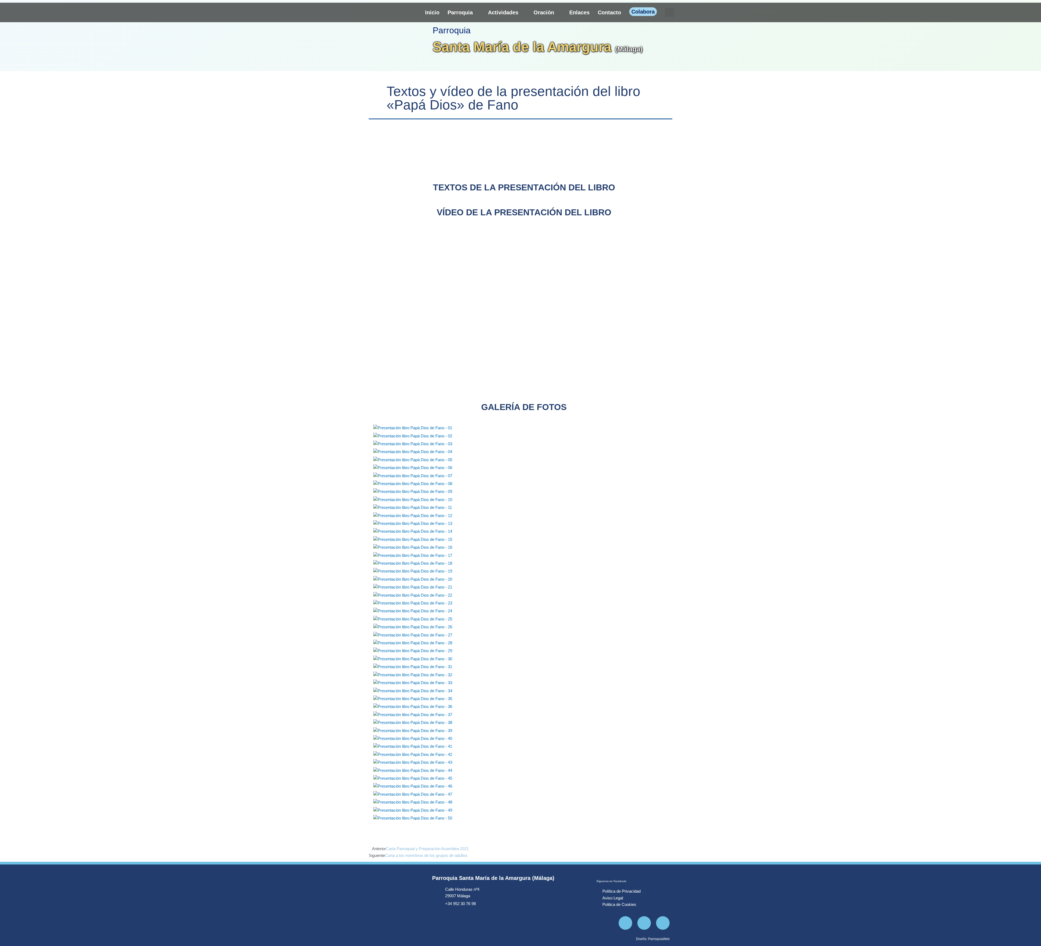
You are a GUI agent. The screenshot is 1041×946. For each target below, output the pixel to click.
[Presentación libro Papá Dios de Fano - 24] (412, 611)
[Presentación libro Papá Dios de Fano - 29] (412, 650)
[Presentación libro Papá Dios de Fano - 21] (412, 587)
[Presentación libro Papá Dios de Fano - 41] (412, 746)
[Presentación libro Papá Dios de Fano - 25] (412, 618)
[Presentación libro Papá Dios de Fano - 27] (412, 634)
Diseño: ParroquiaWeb (653, 939)
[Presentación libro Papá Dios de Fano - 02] (412, 435)
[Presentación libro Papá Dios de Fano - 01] (412, 427)
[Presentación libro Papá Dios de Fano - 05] (412, 459)
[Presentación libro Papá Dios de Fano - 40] (412, 738)
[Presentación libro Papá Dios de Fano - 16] (412, 547)
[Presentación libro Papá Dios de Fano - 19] (412, 571)
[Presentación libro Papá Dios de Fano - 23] (412, 602)
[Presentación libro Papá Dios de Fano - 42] (412, 754)
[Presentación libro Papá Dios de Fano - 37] (412, 714)
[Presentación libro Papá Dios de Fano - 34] (412, 690)
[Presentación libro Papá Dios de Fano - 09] (412, 491)
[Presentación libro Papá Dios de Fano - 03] (412, 443)
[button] (669, 12)
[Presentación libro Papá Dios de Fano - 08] (412, 483)
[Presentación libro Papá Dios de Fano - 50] (412, 817)
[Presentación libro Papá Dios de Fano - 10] (412, 499)
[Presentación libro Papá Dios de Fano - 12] (412, 515)
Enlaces (579, 12)
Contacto (609, 12)
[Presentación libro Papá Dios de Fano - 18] (412, 563)
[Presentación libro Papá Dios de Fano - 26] (412, 627)
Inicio (432, 12)
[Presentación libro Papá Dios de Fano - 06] (412, 467)
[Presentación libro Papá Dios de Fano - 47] (412, 794)
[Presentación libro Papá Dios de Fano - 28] (412, 642)
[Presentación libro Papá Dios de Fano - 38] (412, 722)
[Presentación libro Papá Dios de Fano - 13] (412, 523)
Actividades (503, 12)
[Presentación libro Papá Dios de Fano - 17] (412, 555)
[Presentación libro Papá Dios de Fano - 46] (412, 786)
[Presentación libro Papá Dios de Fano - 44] (412, 770)
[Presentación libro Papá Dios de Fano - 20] (412, 579)
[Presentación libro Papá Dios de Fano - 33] (412, 682)
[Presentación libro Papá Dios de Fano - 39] (412, 730)
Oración (544, 12)
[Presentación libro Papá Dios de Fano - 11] (412, 507)
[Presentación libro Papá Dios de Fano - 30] (412, 658)
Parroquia (460, 12)
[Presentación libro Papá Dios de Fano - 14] (412, 531)
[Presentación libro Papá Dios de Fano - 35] (412, 698)
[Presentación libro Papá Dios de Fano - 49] (412, 810)
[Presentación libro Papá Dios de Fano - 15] (412, 539)
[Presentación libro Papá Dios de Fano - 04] (412, 451)
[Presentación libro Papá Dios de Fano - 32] (412, 674)
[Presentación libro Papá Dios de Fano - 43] (412, 762)
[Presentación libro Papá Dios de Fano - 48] (412, 802)
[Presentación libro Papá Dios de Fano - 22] (412, 595)
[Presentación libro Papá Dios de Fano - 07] (412, 475)
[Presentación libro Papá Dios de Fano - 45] (412, 778)
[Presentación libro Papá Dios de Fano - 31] (412, 666)
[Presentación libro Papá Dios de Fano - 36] (412, 706)
